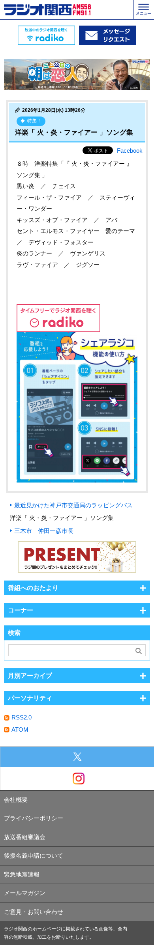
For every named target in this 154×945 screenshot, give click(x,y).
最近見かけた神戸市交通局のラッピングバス (73, 505)
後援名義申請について (33, 855)
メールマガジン (24, 893)
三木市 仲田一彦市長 (43, 530)
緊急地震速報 (21, 874)
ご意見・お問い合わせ (33, 911)
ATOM (19, 729)
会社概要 (16, 799)
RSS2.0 (21, 717)
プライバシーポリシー (33, 818)
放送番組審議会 (24, 837)
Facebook (130, 150)
